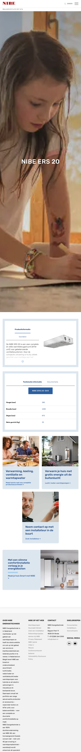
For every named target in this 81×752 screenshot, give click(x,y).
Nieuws (31, 648)
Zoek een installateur (36, 631)
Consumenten (72, 625)
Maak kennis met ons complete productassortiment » (18, 483)
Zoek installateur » (33, 539)
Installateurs (71, 628)
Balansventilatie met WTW (13, 9)
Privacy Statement (35, 639)
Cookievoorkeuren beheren (35, 652)
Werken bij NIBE (34, 636)
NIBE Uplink (32, 642)
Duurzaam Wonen (34, 628)
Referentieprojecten (35, 634)
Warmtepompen (34, 625)
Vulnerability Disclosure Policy (37, 657)
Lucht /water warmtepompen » (58, 483)
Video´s (31, 645)
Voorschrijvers (72, 631)
